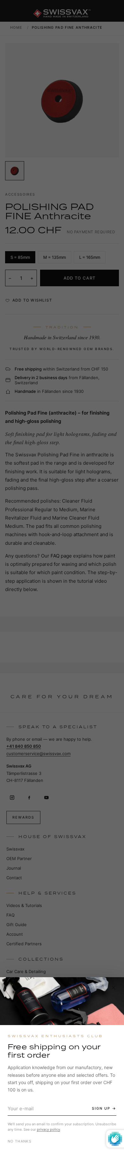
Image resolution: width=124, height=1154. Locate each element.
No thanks (19, 1141)
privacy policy (48, 1129)
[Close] (113, 988)
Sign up (101, 1108)
